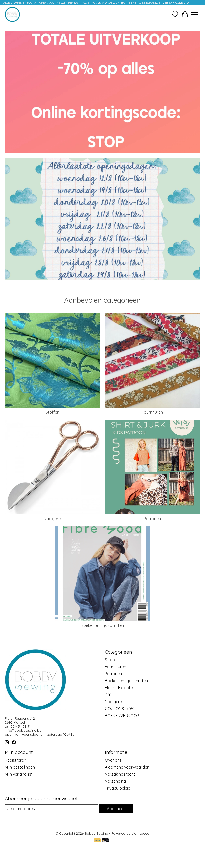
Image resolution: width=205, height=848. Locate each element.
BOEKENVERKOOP (122, 715)
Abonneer (116, 808)
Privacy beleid (117, 788)
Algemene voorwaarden (127, 767)
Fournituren (152, 412)
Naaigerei (53, 518)
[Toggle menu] (195, 14)
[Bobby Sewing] (12, 14)
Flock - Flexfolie (119, 687)
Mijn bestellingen (20, 767)
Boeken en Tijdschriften (102, 625)
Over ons (113, 760)
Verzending (115, 781)
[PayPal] (97, 840)
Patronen (152, 518)
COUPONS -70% (119, 708)
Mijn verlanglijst (19, 774)
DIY (108, 694)
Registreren (15, 760)
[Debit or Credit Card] (105, 840)
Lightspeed (141, 833)
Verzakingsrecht (120, 774)
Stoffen (53, 412)
